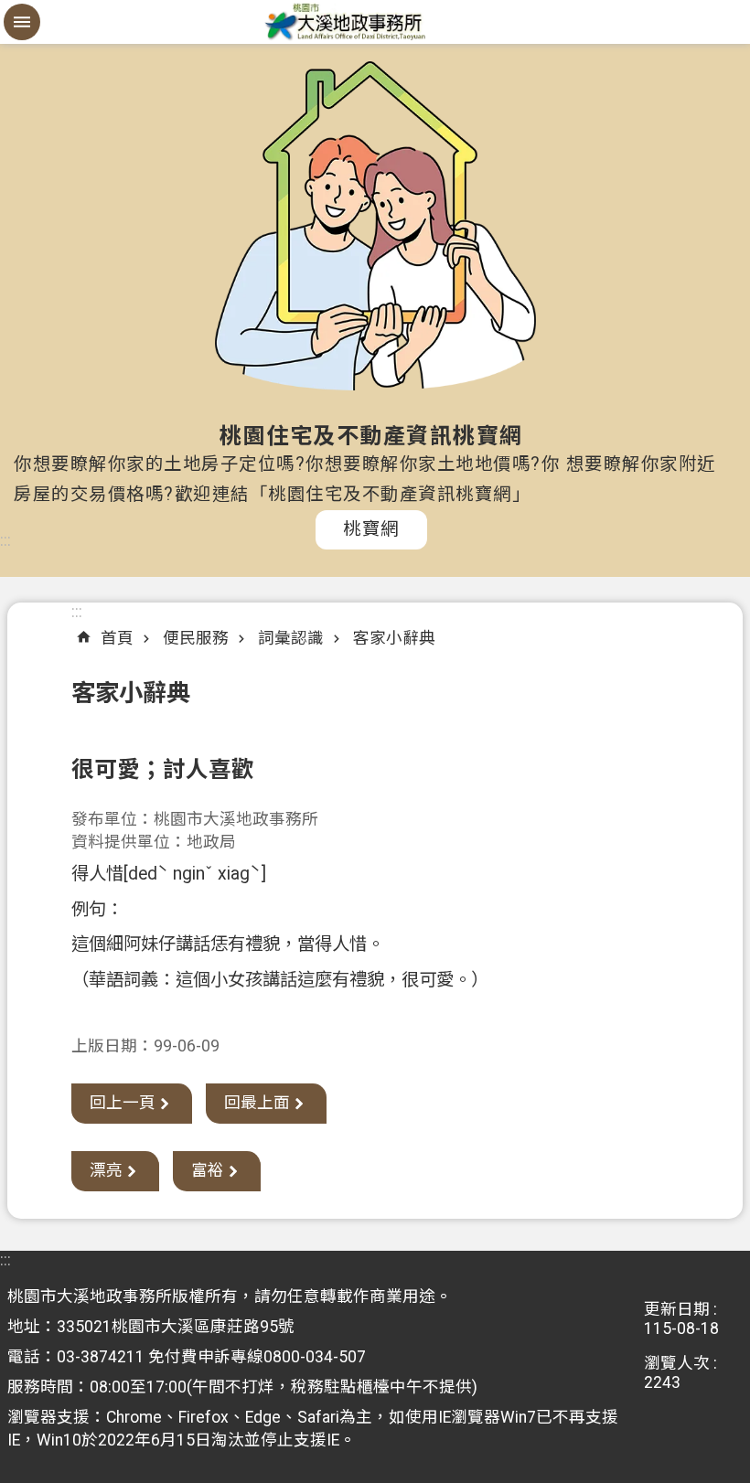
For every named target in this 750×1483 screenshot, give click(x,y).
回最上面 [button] (257, 1103)
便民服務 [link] (196, 638)
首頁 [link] (117, 638)
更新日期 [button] (677, 1309)
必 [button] (22, 22)
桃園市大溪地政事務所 (375, 22)
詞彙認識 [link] (291, 638)
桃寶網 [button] (371, 528)
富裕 (207, 1170)
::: (5, 540)
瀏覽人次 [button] (677, 1363)
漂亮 (106, 1170)
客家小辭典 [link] (394, 638)
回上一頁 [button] (122, 1103)
